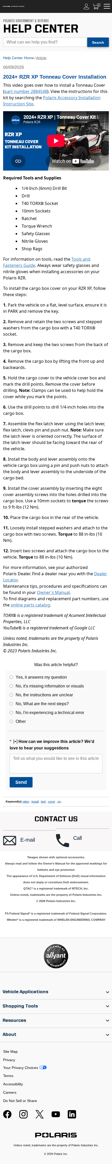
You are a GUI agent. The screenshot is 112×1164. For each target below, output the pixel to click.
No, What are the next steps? (42, 704)
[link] (56, 992)
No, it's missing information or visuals (50, 686)
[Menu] (107, 6)
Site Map (10, 1051)
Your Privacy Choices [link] (20, 1068)
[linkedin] (72, 1117)
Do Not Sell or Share (20, 1101)
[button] (29, 841)
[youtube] (56, 1117)
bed (43, 801)
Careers (9, 1092)
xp (59, 801)
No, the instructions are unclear (44, 695)
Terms (8, 1076)
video (25, 801)
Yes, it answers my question (41, 677)
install (35, 801)
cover (51, 801)
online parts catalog (30, 605)
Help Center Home (18, 58)
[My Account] (86, 6)
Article (41, 58)
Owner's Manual (53, 592)
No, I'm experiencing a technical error (50, 712)
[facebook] (7, 1117)
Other (21, 721)
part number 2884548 (25, 91)
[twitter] (39, 1117)
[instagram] (23, 1117)
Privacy (9, 1060)
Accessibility (13, 1084)
